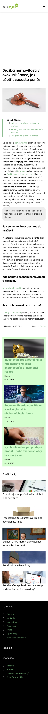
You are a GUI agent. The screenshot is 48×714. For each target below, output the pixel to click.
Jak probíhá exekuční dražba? (25, 135)
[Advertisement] (24, 37)
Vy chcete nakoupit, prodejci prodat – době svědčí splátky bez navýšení (23, 451)
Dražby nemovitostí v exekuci (21, 174)
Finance (43, 326)
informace (22, 171)
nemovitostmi (21, 143)
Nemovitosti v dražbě (12, 288)
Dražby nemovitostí (11, 312)
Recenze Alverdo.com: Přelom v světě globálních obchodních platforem (23, 409)
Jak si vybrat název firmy (16, 565)
